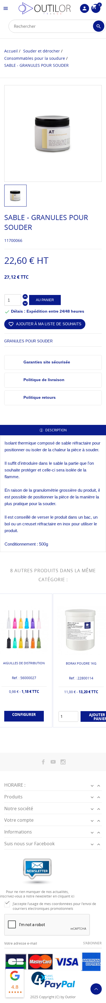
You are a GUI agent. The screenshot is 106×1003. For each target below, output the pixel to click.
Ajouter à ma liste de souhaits (44, 324)
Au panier (45, 300)
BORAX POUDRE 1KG (81, 663)
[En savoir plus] (28, 721)
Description (55, 430)
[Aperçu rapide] (19, 721)
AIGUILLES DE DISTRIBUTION (24, 663)
